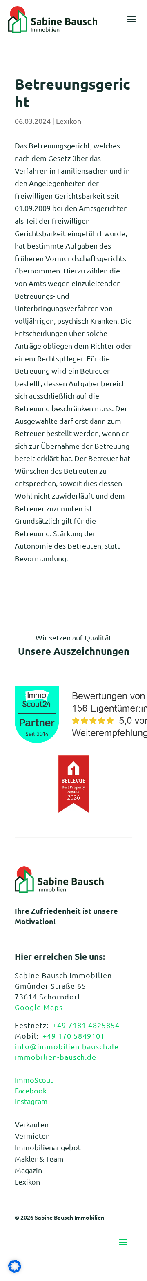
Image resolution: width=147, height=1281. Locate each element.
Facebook (31, 1090)
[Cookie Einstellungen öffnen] (14, 1269)
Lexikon (68, 120)
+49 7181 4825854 (86, 1025)
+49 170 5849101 (73, 1035)
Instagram (31, 1101)
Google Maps (39, 1007)
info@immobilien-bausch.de (67, 1046)
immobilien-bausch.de (55, 1057)
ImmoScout (34, 1079)
